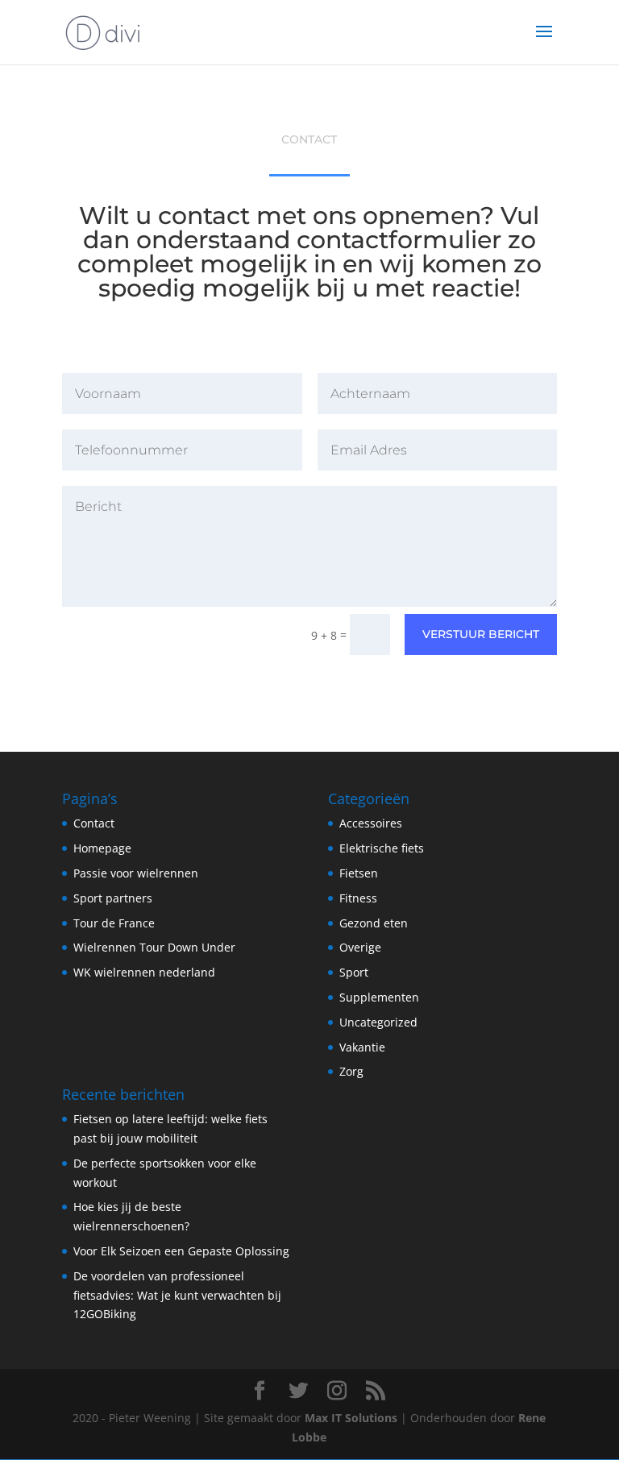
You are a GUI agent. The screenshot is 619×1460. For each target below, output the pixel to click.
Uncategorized (378, 1022)
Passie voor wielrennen (135, 873)
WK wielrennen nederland (144, 972)
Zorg (351, 1071)
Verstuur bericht (480, 634)
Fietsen (358, 873)
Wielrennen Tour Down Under (154, 947)
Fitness (358, 898)
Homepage (102, 848)
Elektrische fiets (381, 848)
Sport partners (112, 898)
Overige (360, 947)
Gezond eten (373, 923)
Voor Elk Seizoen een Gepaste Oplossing (181, 1251)
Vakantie (362, 1047)
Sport (353, 972)
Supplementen (379, 997)
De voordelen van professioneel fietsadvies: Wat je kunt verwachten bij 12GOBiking (177, 1295)
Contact (93, 823)
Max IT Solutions (351, 1417)
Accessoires (370, 823)
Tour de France (114, 923)
